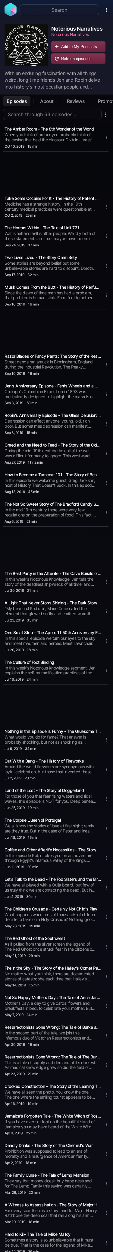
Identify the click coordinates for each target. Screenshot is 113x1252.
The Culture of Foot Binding (29, 662)
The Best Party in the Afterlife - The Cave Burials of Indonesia (53, 573)
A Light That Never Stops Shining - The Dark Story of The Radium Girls (53, 602)
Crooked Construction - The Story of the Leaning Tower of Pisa (53, 1086)
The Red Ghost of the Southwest (35, 938)
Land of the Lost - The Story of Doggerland (44, 790)
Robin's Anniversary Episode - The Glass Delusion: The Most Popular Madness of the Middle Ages (53, 415)
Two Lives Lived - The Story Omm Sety (41, 257)
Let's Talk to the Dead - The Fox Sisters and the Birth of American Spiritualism (53, 879)
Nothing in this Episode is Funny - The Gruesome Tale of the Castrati (53, 731)
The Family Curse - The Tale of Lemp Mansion (47, 1175)
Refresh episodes (76, 58)
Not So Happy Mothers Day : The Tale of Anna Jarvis (53, 997)
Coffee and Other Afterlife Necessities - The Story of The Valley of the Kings (53, 849)
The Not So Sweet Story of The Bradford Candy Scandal (53, 504)
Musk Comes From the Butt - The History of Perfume (53, 287)
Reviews (76, 101)
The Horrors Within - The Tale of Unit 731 (42, 227)
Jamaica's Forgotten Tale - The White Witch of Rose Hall (53, 1115)
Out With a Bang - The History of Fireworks (44, 760)
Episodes (17, 101)
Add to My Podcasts (79, 46)
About (47, 101)
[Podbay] (11, 14)
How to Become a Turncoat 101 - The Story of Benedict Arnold (53, 474)
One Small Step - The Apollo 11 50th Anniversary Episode (53, 632)
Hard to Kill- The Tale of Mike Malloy (38, 1234)
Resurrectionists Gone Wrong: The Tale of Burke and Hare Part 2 (53, 1027)
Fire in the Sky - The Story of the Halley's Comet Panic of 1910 (53, 968)
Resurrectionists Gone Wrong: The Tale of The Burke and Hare (53, 1056)
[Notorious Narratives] (26, 45)
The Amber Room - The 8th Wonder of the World (49, 128)
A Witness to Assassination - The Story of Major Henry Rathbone (53, 1204)
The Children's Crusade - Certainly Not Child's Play (51, 908)
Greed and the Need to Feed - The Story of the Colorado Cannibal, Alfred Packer (53, 444)
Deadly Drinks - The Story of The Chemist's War (49, 1145)
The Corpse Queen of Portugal (33, 820)
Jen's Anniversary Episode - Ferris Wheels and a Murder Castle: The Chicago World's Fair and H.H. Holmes (53, 385)
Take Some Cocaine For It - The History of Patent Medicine (53, 198)
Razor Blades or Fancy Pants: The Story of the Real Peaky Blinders (53, 356)
